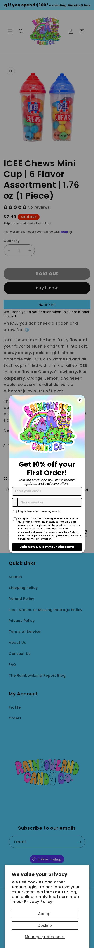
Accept (45, 913)
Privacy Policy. (38, 901)
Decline (45, 925)
